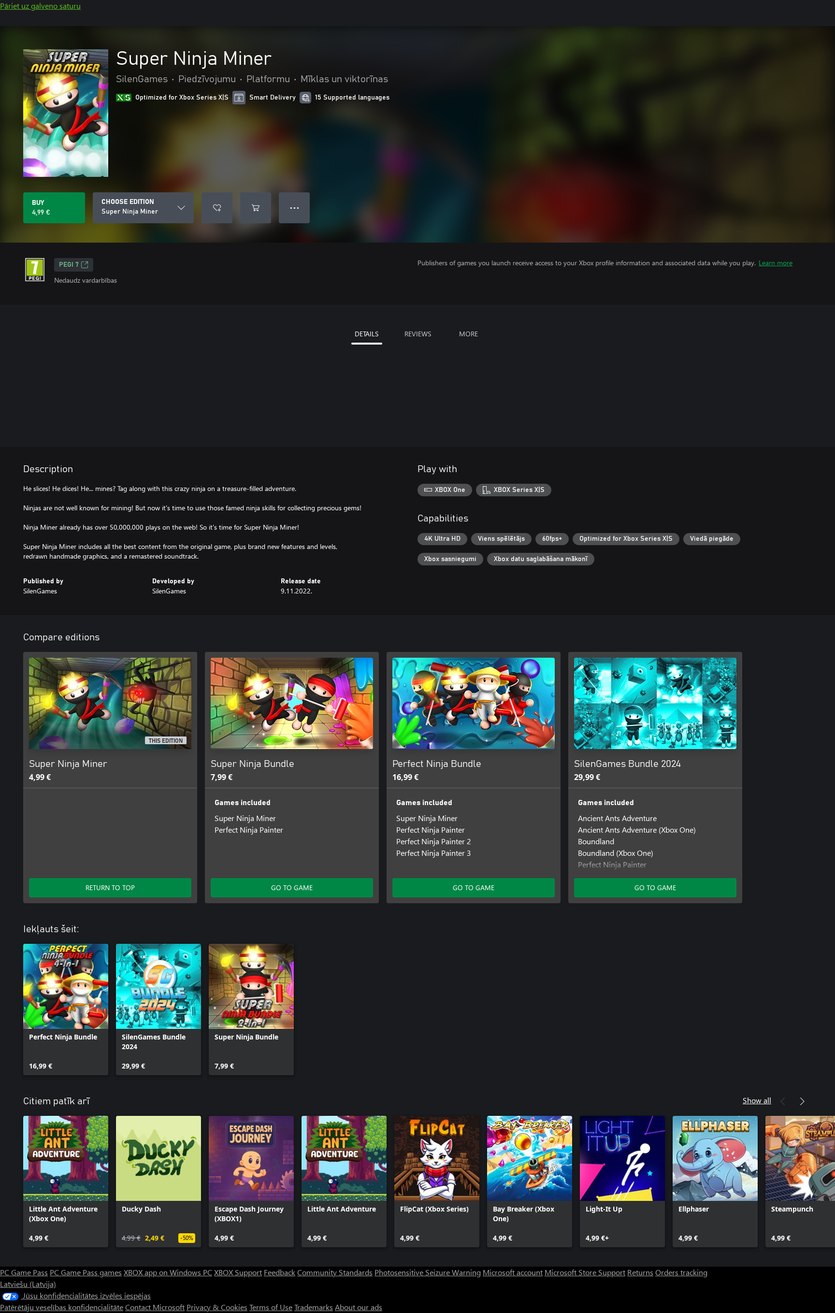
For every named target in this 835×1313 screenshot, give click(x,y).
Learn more (775, 262)
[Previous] (782, 1101)
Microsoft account (513, 1272)
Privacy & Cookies (217, 1307)
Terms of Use (270, 1307)
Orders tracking (681, 1272)
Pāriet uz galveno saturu (40, 5)
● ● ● (294, 207)
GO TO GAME (292, 887)
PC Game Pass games (86, 1272)
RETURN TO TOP (110, 887)
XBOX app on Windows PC (168, 1272)
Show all (757, 1100)
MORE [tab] (468, 333)
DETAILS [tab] (366, 333)
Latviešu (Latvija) (28, 1284)
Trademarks (313, 1307)
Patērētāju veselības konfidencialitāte (61, 1307)
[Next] (802, 1101)
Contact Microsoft (155, 1307)
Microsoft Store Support (585, 1272)
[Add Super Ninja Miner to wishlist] (217, 207)
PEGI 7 (69, 264)
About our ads (358, 1307)
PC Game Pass (24, 1272)
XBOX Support (238, 1272)
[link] (65, 1009)
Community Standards (335, 1272)
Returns (640, 1272)
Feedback (279, 1272)
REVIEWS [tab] (417, 333)
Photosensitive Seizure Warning (427, 1272)
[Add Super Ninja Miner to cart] (255, 207)
